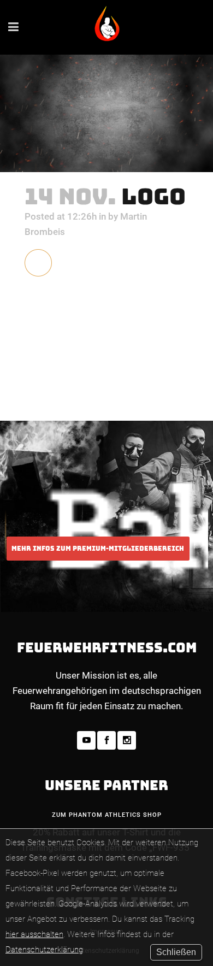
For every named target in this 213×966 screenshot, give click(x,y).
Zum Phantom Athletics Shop (107, 814)
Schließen (176, 952)
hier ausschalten (34, 934)
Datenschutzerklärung (44, 950)
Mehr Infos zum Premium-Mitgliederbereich (97, 548)
